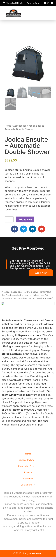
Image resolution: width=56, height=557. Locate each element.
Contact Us (26, 484)
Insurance (28, 478)
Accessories (19, 125)
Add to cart (25, 219)
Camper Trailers (26, 460)
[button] (48, 13)
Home (8, 125)
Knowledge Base (26, 466)
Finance (28, 472)
